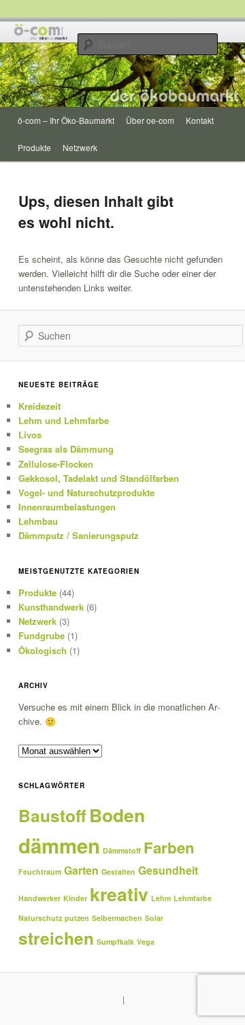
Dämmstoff (122, 850)
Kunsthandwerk (51, 606)
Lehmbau (38, 521)
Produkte (34, 147)
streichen (56, 938)
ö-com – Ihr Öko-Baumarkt (66, 120)
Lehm (161, 898)
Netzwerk (80, 147)
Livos (30, 434)
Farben (169, 847)
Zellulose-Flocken (55, 463)
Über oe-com (150, 120)
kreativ (119, 894)
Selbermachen (117, 918)
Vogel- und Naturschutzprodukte (86, 492)
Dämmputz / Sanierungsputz (78, 535)
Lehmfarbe (193, 898)
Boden (117, 815)
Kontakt (200, 120)
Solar (154, 918)
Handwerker (39, 898)
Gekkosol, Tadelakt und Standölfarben (98, 478)
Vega (145, 942)
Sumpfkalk (115, 942)
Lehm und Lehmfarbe (63, 420)
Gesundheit (168, 870)
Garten (81, 870)
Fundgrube (41, 635)
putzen (77, 918)
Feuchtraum (39, 871)
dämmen (59, 845)
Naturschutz (40, 918)
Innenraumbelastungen (67, 506)
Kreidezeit (39, 406)
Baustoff (52, 815)
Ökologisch (42, 650)
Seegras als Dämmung (66, 448)
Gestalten (118, 871)
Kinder (75, 898)
